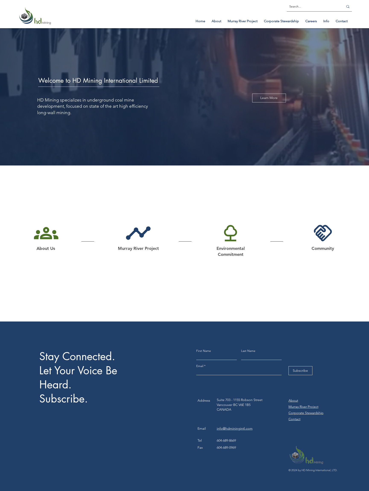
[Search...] (348, 6)
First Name (203, 350)
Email (200, 365)
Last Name (248, 350)
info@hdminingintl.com (235, 428)
